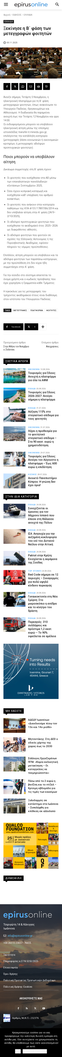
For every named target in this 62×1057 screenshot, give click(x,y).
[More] (42, 326)
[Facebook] (6, 86)
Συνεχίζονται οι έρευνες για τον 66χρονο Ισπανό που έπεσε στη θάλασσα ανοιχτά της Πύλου (41, 515)
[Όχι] (57, 1042)
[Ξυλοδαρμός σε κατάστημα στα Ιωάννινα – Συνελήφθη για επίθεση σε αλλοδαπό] (14, 806)
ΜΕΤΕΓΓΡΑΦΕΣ (20, 310)
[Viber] (46, 86)
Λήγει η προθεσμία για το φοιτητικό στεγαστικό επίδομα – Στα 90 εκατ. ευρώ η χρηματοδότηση (42, 438)
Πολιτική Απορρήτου (35, 1051)
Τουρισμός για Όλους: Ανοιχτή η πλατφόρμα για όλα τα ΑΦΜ (42, 376)
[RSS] (26, 1008)
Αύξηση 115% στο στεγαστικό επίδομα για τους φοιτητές (43, 415)
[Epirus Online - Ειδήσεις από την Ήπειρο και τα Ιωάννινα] (31, 915)
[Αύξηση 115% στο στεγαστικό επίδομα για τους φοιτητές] (14, 414)
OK (17, 1051)
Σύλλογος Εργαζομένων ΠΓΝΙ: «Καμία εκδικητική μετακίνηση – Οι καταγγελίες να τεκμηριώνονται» (43, 765)
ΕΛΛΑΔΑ (28, 15)
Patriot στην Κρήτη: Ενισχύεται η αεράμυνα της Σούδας (42, 559)
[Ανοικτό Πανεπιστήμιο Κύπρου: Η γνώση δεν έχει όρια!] (14, 481)
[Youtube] (43, 1008)
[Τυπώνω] (38, 86)
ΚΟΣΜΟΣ (32, 474)
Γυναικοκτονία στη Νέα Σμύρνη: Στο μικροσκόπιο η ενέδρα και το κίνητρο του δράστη (43, 603)
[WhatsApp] (22, 86)
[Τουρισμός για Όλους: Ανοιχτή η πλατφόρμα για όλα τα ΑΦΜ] (14, 375)
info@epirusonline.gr (20, 935)
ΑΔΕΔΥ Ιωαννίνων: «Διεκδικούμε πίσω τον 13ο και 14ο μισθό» (42, 723)
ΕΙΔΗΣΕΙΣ (17, 15)
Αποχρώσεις (52, 346)
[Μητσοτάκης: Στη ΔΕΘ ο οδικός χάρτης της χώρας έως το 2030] (14, 744)
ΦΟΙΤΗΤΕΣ (51, 310)
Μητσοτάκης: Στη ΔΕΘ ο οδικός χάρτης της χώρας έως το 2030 (43, 742)
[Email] (30, 86)
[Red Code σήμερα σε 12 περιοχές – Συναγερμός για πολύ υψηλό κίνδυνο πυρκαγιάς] (14, 577)
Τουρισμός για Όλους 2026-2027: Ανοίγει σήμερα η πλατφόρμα (41, 396)
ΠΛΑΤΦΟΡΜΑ (36, 310)
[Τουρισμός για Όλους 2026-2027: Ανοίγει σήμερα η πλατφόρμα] (14, 395)
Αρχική (6, 15)
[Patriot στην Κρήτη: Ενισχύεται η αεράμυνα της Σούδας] (14, 558)
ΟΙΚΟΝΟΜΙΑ (34, 369)
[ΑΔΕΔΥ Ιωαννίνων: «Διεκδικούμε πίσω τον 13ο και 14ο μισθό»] (14, 725)
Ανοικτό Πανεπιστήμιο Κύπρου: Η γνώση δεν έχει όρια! (42, 481)
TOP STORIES (34, 571)
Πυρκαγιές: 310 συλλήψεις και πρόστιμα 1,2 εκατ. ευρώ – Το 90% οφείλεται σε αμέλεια (42, 629)
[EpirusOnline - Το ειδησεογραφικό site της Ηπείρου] (31, 4)
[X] (14, 86)
